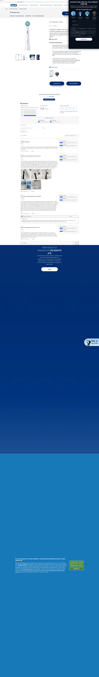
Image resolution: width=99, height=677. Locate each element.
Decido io (76, 568)
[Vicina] (97, 1)
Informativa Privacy (27, 569)
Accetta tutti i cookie (76, 562)
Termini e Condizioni (89, 36)
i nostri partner (22, 564)
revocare (90, 28)
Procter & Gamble (82, 28)
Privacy (80, 35)
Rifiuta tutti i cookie (76, 565)
